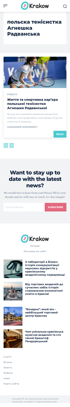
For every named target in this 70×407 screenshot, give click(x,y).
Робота (12, 94)
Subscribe (55, 207)
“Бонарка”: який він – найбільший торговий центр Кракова (41, 312)
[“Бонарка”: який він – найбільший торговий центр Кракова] (13, 316)
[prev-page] (6, 145)
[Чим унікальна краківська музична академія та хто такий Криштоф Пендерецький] (13, 338)
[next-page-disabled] (11, 145)
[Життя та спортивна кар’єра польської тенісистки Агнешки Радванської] (35, 72)
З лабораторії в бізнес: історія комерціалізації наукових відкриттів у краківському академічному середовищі (45, 268)
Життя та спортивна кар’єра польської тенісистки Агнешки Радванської (32, 104)
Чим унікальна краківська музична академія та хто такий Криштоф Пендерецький (44, 336)
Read (60, 134)
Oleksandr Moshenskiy (22, 127)
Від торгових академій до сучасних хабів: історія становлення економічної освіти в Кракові (44, 289)
